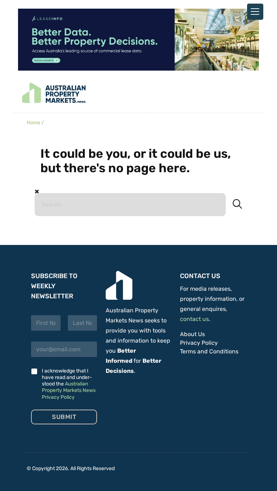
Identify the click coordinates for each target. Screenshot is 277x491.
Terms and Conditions (209, 351)
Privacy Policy (199, 342)
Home (33, 123)
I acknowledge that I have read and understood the (69, 384)
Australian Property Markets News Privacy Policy (69, 390)
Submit (64, 416)
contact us (194, 319)
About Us (192, 334)
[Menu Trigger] (255, 12)
